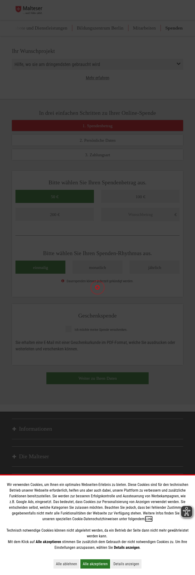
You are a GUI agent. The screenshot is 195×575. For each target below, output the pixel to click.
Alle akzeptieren (96, 563)
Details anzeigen (127, 563)
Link (149, 519)
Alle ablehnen (67, 563)
